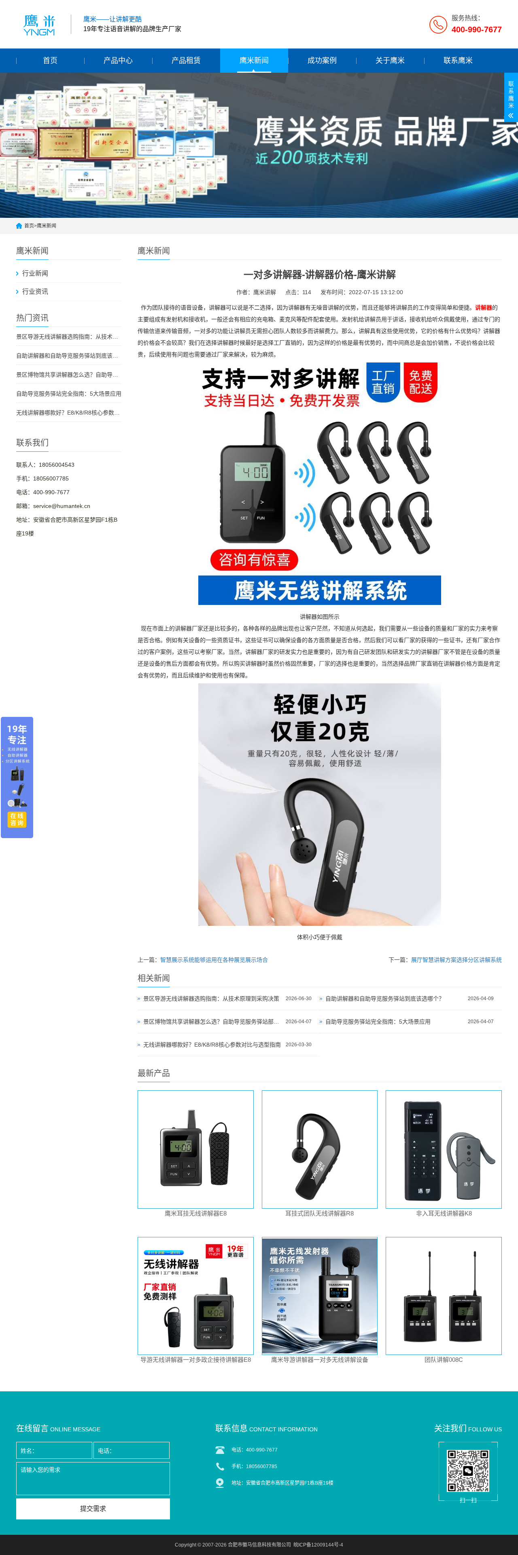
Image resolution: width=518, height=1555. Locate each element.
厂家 (324, 664)
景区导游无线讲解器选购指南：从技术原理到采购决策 (68, 336)
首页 (50, 61)
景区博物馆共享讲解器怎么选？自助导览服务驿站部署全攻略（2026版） (68, 374)
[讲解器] (319, 605)
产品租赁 (186, 61)
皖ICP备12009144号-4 (318, 1545)
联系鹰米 (458, 61)
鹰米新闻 (254, 61)
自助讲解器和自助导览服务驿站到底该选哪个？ (68, 355)
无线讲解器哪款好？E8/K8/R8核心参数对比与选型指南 (68, 412)
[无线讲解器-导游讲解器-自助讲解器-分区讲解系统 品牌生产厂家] (40, 24)
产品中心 (118, 61)
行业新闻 (35, 273)
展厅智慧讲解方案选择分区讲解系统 (456, 960)
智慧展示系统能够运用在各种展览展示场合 (214, 960)
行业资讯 (35, 291)
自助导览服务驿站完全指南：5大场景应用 (68, 393)
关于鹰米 (390, 61)
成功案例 (322, 61)
